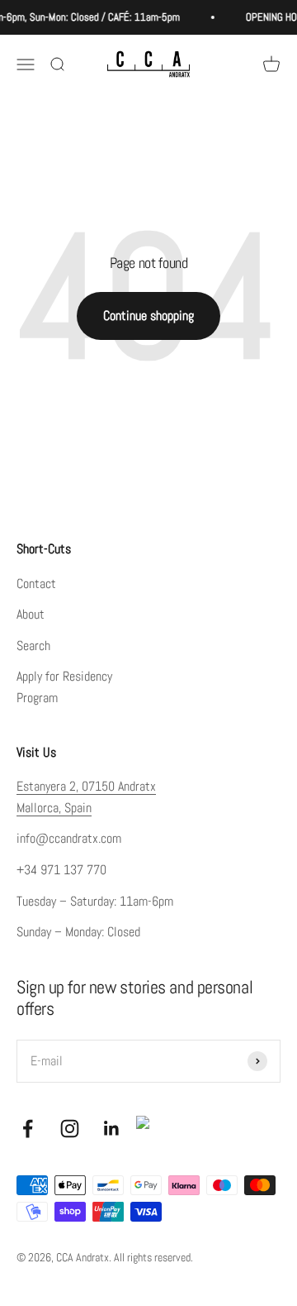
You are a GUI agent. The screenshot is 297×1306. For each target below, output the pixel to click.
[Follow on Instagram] (70, 1128)
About (30, 614)
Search (33, 645)
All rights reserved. (153, 1257)
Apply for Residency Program (64, 686)
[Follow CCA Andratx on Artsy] (149, 1129)
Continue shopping (148, 315)
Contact (36, 583)
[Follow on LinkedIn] (112, 1128)
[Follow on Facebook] (27, 1128)
